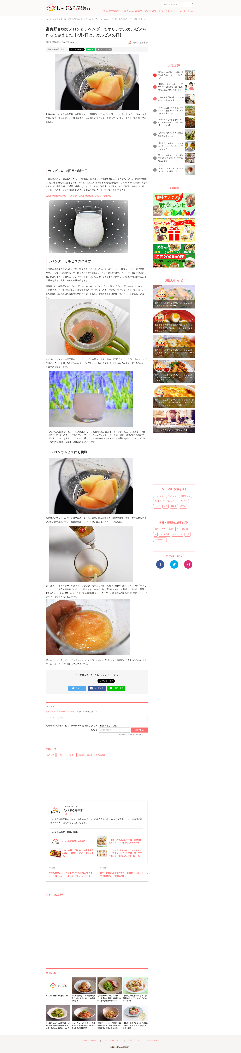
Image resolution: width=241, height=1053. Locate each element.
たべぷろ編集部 (140, 42)
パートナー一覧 (90, 1040)
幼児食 (183, 506)
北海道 (81, 755)
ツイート (79, 688)
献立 (165, 506)
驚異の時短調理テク (112, 11)
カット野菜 (164, 534)
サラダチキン (160, 539)
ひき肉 (185, 529)
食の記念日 (100, 755)
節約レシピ (159, 501)
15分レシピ (159, 496)
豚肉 (171, 529)
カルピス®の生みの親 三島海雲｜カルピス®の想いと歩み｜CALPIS (78, 196)
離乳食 (174, 506)
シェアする (98, 688)
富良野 (90, 755)
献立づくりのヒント (168, 11)
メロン (60, 755)
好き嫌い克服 (151, 11)
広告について (133, 1040)
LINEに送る (118, 688)
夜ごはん (171, 501)
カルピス (50, 755)
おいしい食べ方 (187, 11)
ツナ (187, 534)
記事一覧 (67, 814)
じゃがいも (177, 534)
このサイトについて (112, 1040)
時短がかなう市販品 (133, 11)
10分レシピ (172, 496)
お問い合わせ (152, 1040)
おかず (157, 506)
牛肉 (164, 529)
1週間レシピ (185, 496)
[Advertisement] (97, 929)
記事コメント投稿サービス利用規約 (60, 712)
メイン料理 (182, 501)
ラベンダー (70, 755)
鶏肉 (156, 529)
